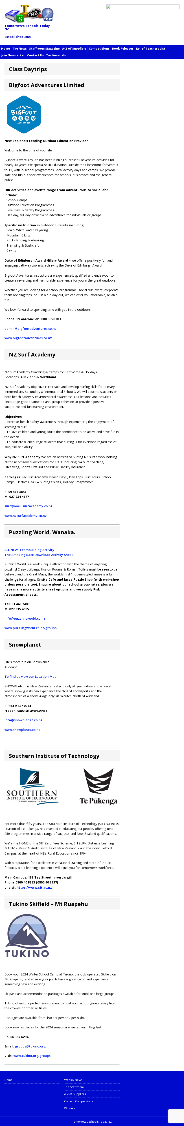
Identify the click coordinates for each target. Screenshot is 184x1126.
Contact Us (35, 55)
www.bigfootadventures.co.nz (28, 338)
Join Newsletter (13, 55)
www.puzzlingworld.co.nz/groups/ (30, 628)
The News (19, 48)
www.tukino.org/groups (31, 1056)
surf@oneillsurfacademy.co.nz (28, 506)
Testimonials (56, 55)
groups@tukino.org (30, 1046)
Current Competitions (78, 1101)
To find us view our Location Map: (30, 676)
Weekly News (73, 1080)
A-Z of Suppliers (74, 48)
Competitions (99, 48)
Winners (70, 1108)
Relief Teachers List (150, 48)
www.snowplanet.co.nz (22, 730)
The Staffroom (74, 1087)
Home (5, 48)
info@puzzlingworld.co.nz (24, 618)
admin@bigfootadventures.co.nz (30, 328)
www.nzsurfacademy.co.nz (25, 516)
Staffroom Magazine (44, 48)
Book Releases (123, 48)
